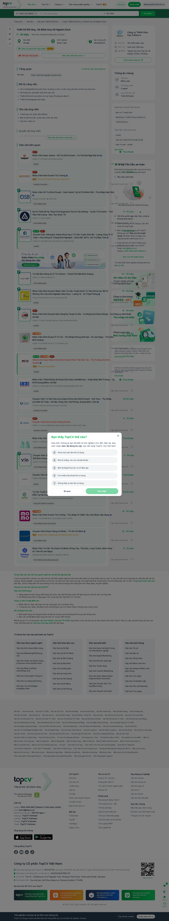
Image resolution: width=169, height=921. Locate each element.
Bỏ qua (67, 491)
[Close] (118, 436)
